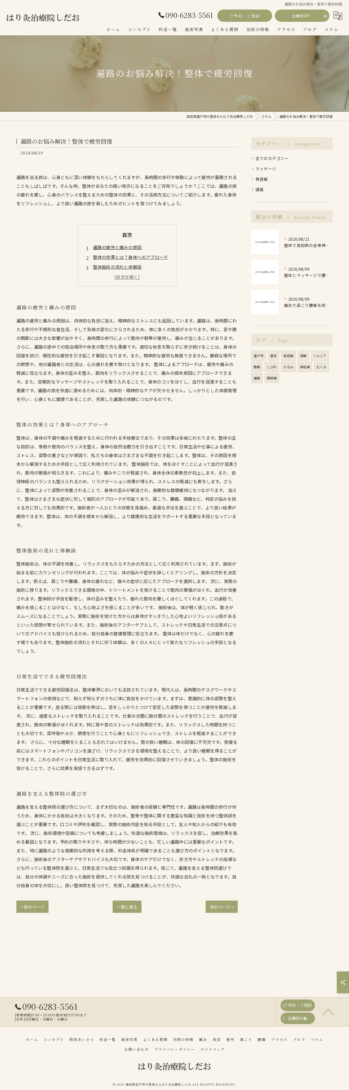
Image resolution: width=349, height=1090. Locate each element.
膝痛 (257, 366)
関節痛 (272, 378)
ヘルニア (320, 355)
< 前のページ (32, 907)
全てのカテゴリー (272, 158)
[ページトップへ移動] (328, 1011)
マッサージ (265, 168)
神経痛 (305, 366)
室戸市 (259, 355)
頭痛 (303, 355)
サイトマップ (213, 1049)
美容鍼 (261, 179)
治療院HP (301, 16)
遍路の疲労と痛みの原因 (117, 247)
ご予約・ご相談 (245, 16)
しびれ (272, 366)
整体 (273, 355)
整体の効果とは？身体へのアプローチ (130, 257)
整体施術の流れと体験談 (117, 267)
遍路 (259, 189)
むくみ (322, 366)
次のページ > (222, 907)
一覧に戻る (127, 907)
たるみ (288, 366)
